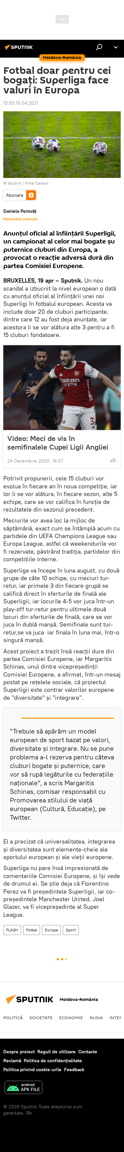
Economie (71, 1017)
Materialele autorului (20, 219)
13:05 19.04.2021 (20, 103)
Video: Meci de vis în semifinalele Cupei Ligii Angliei (57, 442)
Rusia (96, 1017)
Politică (13, 1017)
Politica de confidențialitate (53, 1061)
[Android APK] (23, 1088)
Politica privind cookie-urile (32, 1069)
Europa (51, 929)
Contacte (87, 1052)
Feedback (74, 1069)
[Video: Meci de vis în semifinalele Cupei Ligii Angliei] (62, 387)
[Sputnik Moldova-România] (19, 50)
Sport (71, 929)
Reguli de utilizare (56, 1052)
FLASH (12, 929)
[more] (113, 460)
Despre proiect (19, 1052)
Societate (41, 1017)
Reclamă (12, 1061)
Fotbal (31, 929)
